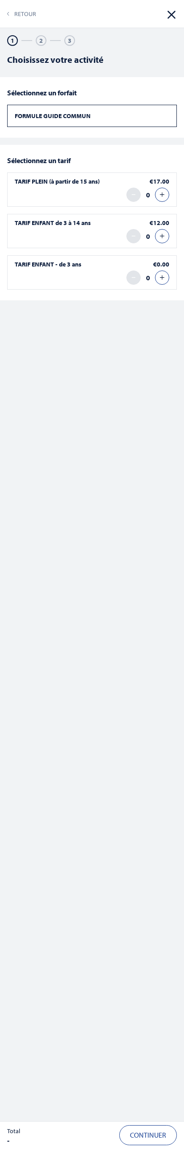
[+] (162, 195)
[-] (133, 195)
